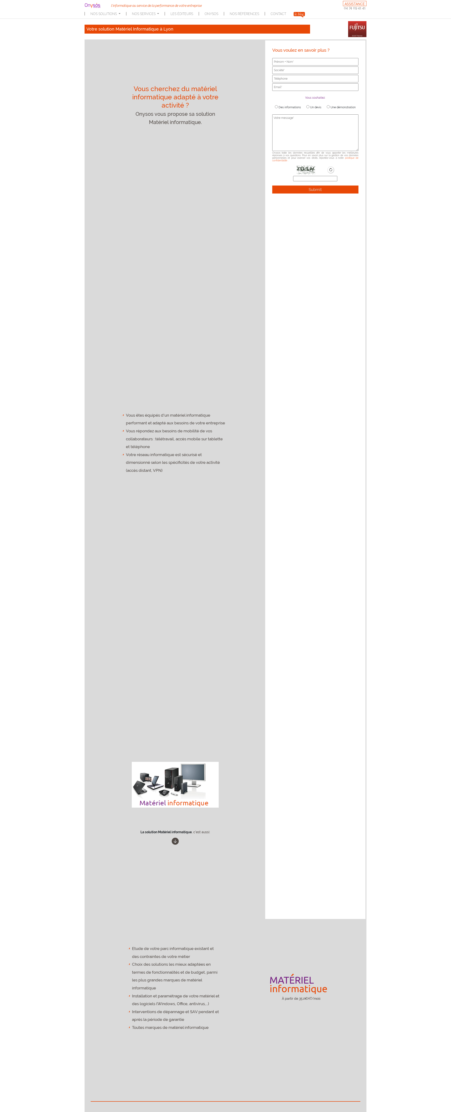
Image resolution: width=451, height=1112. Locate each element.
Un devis (315, 107)
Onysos (211, 14)
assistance (355, 4)
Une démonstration (343, 107)
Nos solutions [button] (104, 14)
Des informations (289, 107)
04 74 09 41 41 (354, 8)
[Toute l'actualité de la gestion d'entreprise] (299, 14)
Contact (278, 14)
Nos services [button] (144, 14)
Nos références (244, 14)
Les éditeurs (182, 14)
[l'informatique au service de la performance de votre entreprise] (96, 5)
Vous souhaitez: (315, 97)
